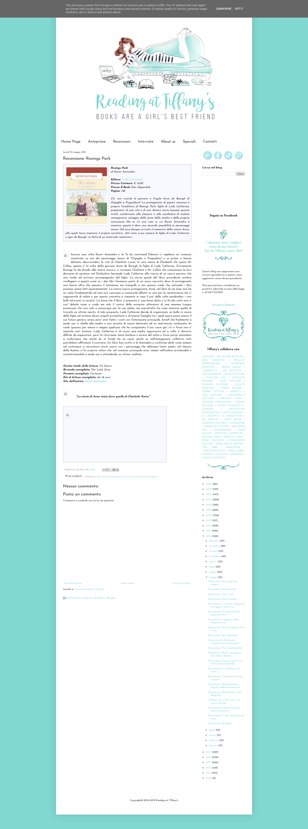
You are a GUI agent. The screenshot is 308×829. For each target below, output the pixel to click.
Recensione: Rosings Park (222, 589)
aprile (212, 730)
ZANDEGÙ (236, 454)
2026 (209, 484)
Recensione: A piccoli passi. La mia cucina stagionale (225, 662)
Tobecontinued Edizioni (145, 477)
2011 (209, 773)
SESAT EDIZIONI (213, 440)
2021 (209, 510)
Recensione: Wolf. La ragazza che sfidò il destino (224, 654)
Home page (127, 583)
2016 (209, 536)
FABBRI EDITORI (213, 391)
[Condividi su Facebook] (114, 470)
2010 (209, 778)
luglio (212, 567)
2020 (209, 515)
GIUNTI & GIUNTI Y (230, 405)
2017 (209, 531)
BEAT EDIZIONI (213, 360)
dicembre (214, 541)
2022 (209, 505)
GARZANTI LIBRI (230, 398)
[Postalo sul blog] (107, 470)
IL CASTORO (210, 416)
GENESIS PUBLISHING (216, 402)
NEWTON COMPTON (229, 433)
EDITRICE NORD (234, 374)
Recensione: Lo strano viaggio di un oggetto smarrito (226, 605)
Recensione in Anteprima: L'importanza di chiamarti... (224, 642)
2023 (209, 499)
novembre (214, 546)
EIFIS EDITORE (230, 381)
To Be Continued (132, 179)
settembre (215, 556)
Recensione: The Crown (221, 594)
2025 (209, 489)
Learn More (223, 8)
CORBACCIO (210, 370)
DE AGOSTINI (232, 370)
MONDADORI (222, 430)
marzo (213, 735)
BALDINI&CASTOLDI (230, 356)
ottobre (213, 551)
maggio (213, 577)
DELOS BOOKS (211, 374)
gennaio (213, 745)
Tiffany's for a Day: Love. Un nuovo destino (224, 701)
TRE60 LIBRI (235, 450)
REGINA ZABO (211, 437)
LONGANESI (237, 423)
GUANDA (207, 409)
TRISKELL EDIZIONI (215, 454)
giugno (213, 572)
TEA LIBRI (209, 447)
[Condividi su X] (110, 470)
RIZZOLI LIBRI (233, 437)
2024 (209, 494)
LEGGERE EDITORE (214, 423)
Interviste (145, 141)
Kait (99, 477)
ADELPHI (208, 356)
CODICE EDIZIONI (213, 457)
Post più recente (73, 583)
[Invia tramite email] (104, 470)
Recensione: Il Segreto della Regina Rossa (223, 621)
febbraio (214, 740)
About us (168, 141)
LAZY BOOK (232, 419)
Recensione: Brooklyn (220, 723)
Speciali (189, 141)
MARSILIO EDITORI (216, 426)
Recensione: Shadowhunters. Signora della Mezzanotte (224, 686)
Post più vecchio (182, 583)
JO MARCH (211, 419)
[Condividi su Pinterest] (117, 470)
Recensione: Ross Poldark (222, 599)
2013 (209, 762)
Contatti (210, 141)
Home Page (71, 141)
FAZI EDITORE (212, 395)
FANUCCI (236, 391)
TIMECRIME (232, 447)
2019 (209, 520)
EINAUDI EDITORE (215, 384)
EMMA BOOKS (231, 388)
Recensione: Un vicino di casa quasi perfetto (224, 613)
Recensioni (121, 141)
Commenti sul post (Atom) (89, 589)
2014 (209, 757)
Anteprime (97, 141)
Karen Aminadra (95, 381)
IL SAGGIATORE (232, 416)
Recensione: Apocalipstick (222, 635)
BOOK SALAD (231, 367)
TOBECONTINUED (213, 450)
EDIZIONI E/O (216, 377)
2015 (209, 752)
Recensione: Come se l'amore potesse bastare (224, 709)
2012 (209, 768)
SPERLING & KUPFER (229, 444)
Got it (239, 8)
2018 (209, 525)
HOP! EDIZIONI (233, 412)
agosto (213, 561)
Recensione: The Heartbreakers (225, 648)
